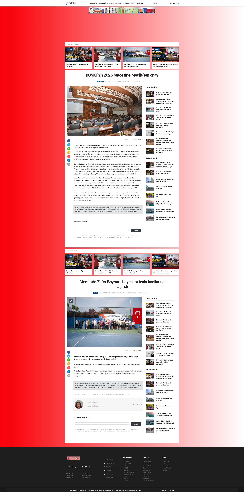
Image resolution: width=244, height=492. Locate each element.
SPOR (75, 250)
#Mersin (76, 394)
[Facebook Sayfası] (66, 467)
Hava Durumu (147, 461)
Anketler (165, 464)
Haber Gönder (85, 477)
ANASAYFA (93, 3)
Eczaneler (146, 468)
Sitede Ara (166, 461)
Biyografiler (166, 466)
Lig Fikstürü (146, 470)
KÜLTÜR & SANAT (137, 3)
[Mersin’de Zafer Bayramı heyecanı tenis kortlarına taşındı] (104, 322)
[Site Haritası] (86, 467)
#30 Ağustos (84, 394)
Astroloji (165, 470)
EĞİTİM (126, 478)
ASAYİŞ (126, 480)
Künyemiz (109, 474)
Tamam (172, 490)
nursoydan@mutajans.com (95, 406)
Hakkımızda (69, 473)
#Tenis (103, 394)
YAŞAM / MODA (128, 474)
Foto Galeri (110, 459)
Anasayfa (69, 44)
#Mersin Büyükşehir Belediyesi (115, 394)
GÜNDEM (118, 3)
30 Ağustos (103, 364)
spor (118, 373)
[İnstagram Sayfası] (73, 467)
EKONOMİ (126, 3)
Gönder (136, 230)
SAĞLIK (126, 476)
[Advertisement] (122, 27)
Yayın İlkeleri (69, 475)
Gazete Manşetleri (148, 480)
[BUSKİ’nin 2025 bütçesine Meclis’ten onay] (104, 110)
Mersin (76, 364)
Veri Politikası (69, 477)
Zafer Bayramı (112, 364)
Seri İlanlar (146, 476)
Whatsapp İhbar (86, 475)
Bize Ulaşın (109, 477)
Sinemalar (146, 474)
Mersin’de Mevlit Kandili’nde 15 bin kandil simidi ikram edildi (165, 117)
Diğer (156, 3)
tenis (132, 364)
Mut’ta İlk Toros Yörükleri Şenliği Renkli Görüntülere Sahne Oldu (164, 150)
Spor (84, 371)
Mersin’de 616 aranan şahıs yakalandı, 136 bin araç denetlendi (164, 125)
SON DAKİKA (103, 3)
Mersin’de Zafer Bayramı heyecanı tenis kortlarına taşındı (163, 109)
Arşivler (108, 470)
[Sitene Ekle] (90, 467)
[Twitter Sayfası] (69, 467)
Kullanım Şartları (86, 473)
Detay (164, 490)
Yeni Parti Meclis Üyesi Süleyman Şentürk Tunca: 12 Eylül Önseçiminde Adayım (165, 101)
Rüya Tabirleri (167, 468)
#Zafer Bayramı (94, 394)
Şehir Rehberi (147, 478)
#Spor (127, 394)
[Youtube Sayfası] (76, 467)
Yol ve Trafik (146, 464)
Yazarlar (109, 467)
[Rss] (83, 467)
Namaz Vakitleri (147, 466)
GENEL (111, 3)
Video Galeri (110, 463)
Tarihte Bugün (147, 472)
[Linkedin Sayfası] (80, 467)
